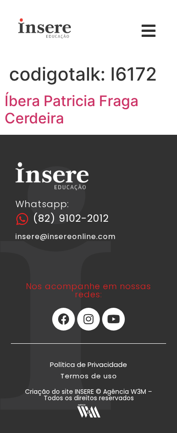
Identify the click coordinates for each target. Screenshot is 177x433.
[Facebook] (63, 319)
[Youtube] (113, 319)
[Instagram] (88, 319)
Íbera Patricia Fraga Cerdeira (71, 109)
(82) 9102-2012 (71, 218)
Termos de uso (88, 376)
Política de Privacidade (88, 364)
